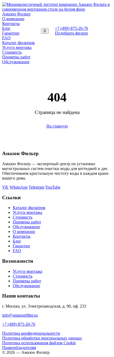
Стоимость (12, 52)
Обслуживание (15, 62)
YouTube (52, 187)
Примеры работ (16, 57)
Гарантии (10, 33)
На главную (57, 126)
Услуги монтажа (17, 47)
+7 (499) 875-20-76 (71, 28)
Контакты (11, 23)
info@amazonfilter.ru (20, 315)
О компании (13, 18)
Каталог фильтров (18, 42)
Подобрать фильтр (71, 33)
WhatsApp (19, 187)
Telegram (36, 187)
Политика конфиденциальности (31, 333)
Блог (6, 28)
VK (5, 187)
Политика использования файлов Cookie (39, 343)
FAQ (6, 38)
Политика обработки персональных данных (42, 338)
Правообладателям (19, 347)
